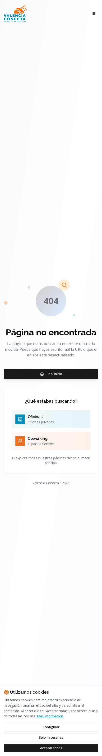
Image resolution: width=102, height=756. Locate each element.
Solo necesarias (51, 737)
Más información (50, 716)
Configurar (51, 727)
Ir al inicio (55, 374)
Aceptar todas (51, 748)
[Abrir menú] (94, 13)
